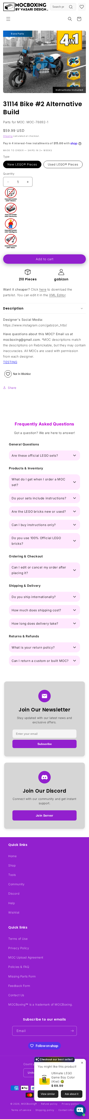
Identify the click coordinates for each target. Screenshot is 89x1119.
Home (12, 856)
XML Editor (57, 295)
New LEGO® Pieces (22, 164)
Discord (13, 893)
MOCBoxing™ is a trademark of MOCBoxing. (40, 1004)
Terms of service (21, 1110)
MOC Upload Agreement (25, 957)
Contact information (70, 1110)
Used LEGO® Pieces (63, 164)
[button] (8, 19)
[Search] (71, 7)
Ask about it (71, 1093)
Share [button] (12, 387)
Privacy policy (70, 1103)
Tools (12, 875)
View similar (48, 1093)
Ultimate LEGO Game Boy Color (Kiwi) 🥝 (63, 1077)
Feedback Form (19, 985)
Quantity (8, 173)
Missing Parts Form (22, 976)
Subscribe (44, 744)
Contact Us (16, 995)
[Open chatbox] (80, 1110)
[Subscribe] (72, 1031)
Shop (12, 865)
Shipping (8, 136)
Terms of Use (18, 938)
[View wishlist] (82, 7)
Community (16, 884)
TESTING (10, 362)
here (42, 289)
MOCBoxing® (29, 1103)
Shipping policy (44, 1110)
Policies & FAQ (18, 967)
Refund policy (49, 1103)
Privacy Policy (18, 948)
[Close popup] (82, 1062)
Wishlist (13, 912)
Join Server (44, 815)
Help (11, 903)
